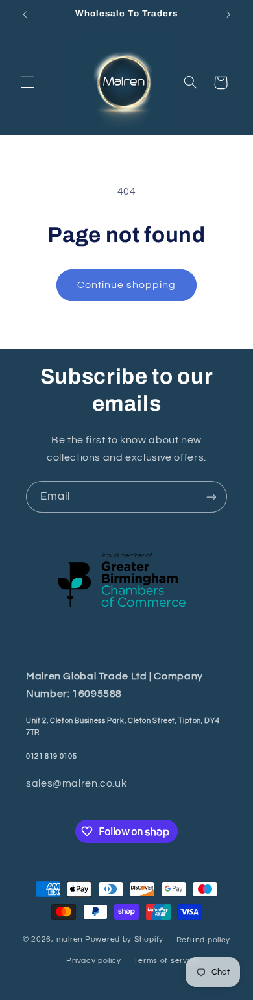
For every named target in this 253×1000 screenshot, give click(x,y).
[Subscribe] (211, 497)
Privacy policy (93, 960)
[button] (27, 82)
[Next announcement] (228, 14)
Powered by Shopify (124, 940)
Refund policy (203, 940)
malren (69, 940)
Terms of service (166, 960)
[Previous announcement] (24, 14)
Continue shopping (126, 285)
